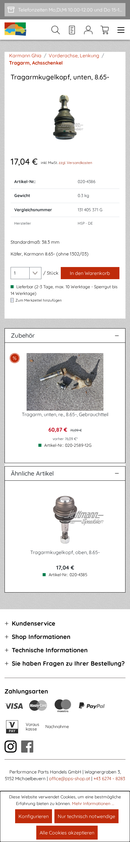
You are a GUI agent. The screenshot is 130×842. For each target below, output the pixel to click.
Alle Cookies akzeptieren (67, 833)
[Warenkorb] (104, 30)
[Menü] (119, 30)
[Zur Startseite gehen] (16, 29)
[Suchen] (55, 30)
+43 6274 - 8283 (109, 778)
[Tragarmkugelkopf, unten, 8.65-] (65, 118)
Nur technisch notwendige (86, 816)
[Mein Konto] (88, 30)
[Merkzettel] (72, 30)
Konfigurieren (33, 816)
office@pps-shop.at (69, 778)
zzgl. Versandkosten (75, 162)
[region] (65, 118)
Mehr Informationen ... (93, 803)
